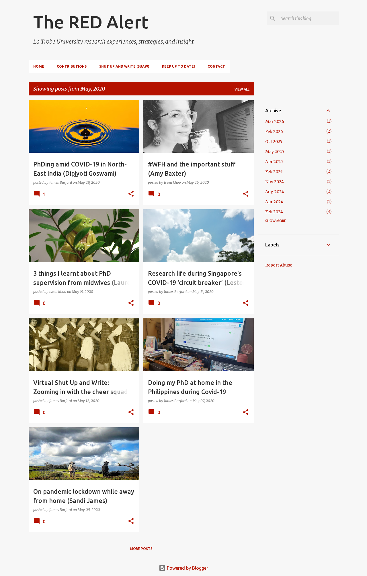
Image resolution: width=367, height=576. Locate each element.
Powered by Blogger (187, 568)
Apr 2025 (274, 161)
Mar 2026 (274, 121)
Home (38, 66)
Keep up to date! (178, 66)
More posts (141, 548)
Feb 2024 (274, 211)
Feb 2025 (274, 171)
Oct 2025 (273, 141)
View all (242, 89)
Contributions (72, 66)
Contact (216, 66)
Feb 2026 (274, 131)
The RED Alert (91, 22)
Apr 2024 (274, 201)
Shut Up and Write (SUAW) (124, 66)
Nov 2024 (274, 181)
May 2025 (274, 151)
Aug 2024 (274, 191)
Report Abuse (278, 265)
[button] (131, 194)
